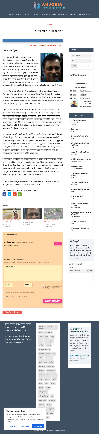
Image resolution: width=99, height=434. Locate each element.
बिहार (40, 383)
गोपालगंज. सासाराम (44, 350)
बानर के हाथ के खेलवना (50, 46)
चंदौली (48, 354)
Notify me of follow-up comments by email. (20, 293)
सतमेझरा (35, 15)
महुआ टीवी (52, 400)
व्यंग (71, 258)
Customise (12, 426)
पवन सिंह (41, 371)
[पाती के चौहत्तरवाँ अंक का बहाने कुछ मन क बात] (12, 213)
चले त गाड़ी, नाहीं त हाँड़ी (77, 197)
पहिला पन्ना (11, 15)
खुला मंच (78, 256)
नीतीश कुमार (50, 366)
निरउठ (40, 46)
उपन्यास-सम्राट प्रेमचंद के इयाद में (79, 182)
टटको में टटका (43, 362)
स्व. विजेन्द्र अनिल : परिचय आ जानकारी (81, 159)
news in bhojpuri (45, 333)
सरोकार (18, 15)
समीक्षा (76, 258)
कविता (72, 154)
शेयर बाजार (50, 413)
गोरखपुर (41, 354)
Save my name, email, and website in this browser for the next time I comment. (52, 287)
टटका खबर (48, 358)
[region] (25, 419)
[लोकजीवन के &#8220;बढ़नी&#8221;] (32, 213)
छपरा (54, 354)
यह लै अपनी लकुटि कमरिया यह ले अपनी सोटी (79, 174)
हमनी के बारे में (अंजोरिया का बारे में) (81, 15)
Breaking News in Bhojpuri (45, 327)
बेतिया (46, 383)
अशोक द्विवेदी (32, 46)
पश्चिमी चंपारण (51, 371)
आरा (40, 337)
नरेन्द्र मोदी (42, 366)
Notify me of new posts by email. (16, 297)
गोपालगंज (48, 345)
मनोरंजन (72, 223)
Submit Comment (52, 301)
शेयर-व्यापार (46, 15)
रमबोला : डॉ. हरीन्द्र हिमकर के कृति (80, 152)
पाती (40, 375)
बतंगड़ (40, 379)
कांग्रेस (52, 337)
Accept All (38, 426)
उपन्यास (81, 253)
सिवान (46, 417)
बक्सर (54, 375)
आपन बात (74, 253)
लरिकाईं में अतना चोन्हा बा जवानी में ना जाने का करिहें (81, 213)
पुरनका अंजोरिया (63, 15)
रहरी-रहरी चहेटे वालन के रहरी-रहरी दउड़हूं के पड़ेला (80, 144)
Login (74, 66)
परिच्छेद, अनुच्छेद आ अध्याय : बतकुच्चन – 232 (78, 121)
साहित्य (27, 15)
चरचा (72, 216)
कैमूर (40, 341)
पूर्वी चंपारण (47, 375)
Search (71, 267)
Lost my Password (84, 66)
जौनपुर (41, 358)
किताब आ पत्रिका (81, 248)
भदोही (52, 383)
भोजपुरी (48, 388)
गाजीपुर (41, 345)
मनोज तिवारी (42, 400)
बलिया (54, 379)
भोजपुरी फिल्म (43, 392)
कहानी (72, 207)
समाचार (54, 15)
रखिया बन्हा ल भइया (76, 129)
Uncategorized (75, 168)
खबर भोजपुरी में (49, 341)
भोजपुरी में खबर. (43, 396)
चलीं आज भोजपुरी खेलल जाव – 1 (80, 228)
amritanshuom (9, 242)
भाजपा (41, 388)
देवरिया (51, 362)
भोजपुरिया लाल (74, 161)
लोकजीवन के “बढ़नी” (29, 220)
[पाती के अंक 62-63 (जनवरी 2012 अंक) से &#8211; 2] (53, 213)
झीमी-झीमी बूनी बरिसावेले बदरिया (79, 136)
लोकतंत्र (61, 46)
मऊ (52, 396)
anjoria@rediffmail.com (15, 330)
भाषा (72, 124)
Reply (58, 243)
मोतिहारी (41, 405)
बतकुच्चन (47, 379)
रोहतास (49, 405)
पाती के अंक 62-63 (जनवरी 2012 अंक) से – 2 (52, 221)
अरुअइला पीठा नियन (76, 166)
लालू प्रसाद (51, 409)
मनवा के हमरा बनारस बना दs (78, 221)
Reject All (25, 426)
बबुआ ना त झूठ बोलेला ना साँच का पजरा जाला (79, 204)
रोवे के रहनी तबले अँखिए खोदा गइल (80, 189)
